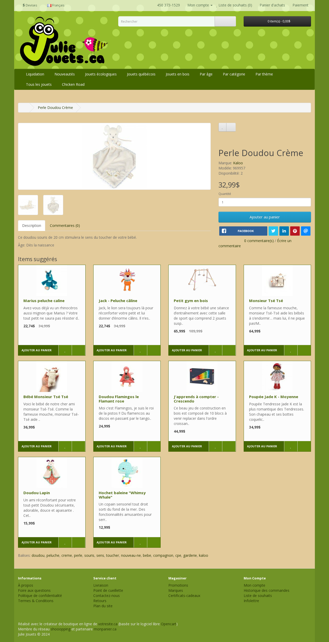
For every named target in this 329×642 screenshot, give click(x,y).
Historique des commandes (266, 590)
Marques (175, 590)
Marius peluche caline (44, 300)
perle (78, 555)
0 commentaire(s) (259, 240)
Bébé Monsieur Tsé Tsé (45, 396)
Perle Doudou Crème (55, 107)
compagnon (163, 555)
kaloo (203, 555)
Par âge (206, 74)
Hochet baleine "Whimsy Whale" (122, 495)
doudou (38, 555)
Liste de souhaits (258, 595)
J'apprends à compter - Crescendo (196, 399)
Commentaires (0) (65, 225)
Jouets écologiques (101, 74)
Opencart (168, 623)
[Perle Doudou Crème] (114, 156)
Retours (99, 600)
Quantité (224, 194)
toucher (112, 555)
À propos (25, 585)
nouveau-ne (131, 555)
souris (89, 555)
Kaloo (238, 162)
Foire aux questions (34, 590)
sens (100, 555)
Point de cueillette (108, 590)
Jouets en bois (177, 74)
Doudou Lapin (36, 492)
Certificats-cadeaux (184, 595)
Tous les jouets (39, 84)
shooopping (60, 629)
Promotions (178, 585)
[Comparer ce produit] (231, 127)
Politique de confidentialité (40, 595)
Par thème (264, 74)
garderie (190, 555)
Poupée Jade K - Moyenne (273, 396)
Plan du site (103, 605)
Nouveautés (64, 74)
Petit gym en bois (191, 300)
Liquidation (35, 74)
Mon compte (254, 585)
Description (31, 225)
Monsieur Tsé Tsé (266, 300)
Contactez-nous (106, 595)
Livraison (100, 585)
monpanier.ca (105, 629)
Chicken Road (73, 84)
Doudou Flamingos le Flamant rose (119, 399)
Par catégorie (234, 74)
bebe (147, 555)
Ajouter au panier (265, 216)
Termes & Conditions (35, 600)
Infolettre (251, 600)
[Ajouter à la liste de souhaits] (222, 127)
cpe (178, 555)
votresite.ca (107, 623)
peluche (53, 555)
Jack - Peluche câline (118, 300)
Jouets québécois (141, 74)
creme (66, 555)
